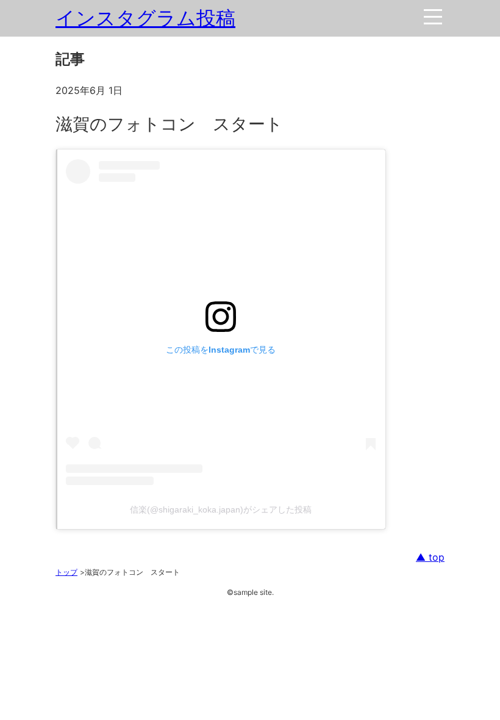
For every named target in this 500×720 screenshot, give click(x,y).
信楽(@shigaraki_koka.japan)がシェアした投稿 (221, 509)
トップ (66, 572)
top (435, 557)
